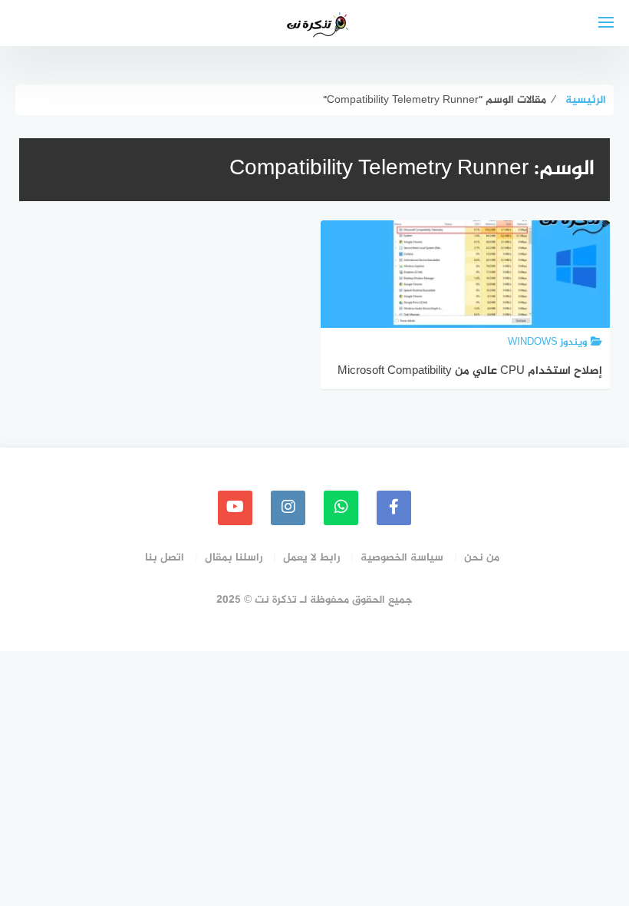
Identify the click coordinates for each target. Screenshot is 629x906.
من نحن (481, 558)
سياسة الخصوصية (402, 558)
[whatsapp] (341, 508)
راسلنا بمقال (233, 558)
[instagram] (288, 508)
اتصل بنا (164, 558)
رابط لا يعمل (311, 558)
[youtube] (235, 508)
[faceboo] (394, 508)
